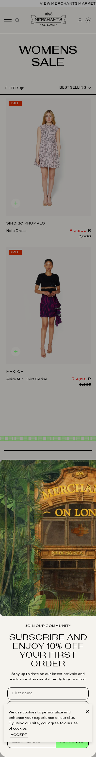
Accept (19, 735)
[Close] (87, 711)
